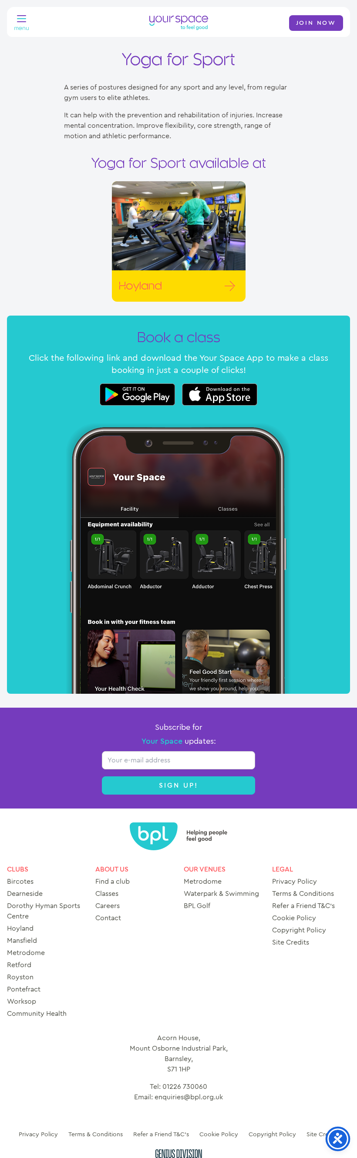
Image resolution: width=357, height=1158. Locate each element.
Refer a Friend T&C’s (303, 905)
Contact (108, 918)
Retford (19, 965)
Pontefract (23, 989)
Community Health (37, 1013)
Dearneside (25, 893)
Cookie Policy (294, 918)
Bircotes (20, 881)
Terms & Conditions (303, 893)
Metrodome (26, 952)
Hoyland (20, 928)
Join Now (316, 23)
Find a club (112, 881)
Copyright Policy (299, 930)
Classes (106, 893)
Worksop (21, 1001)
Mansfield (22, 940)
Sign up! (179, 785)
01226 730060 (184, 1086)
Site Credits (290, 942)
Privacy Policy (294, 881)
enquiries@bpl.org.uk (189, 1097)
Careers (107, 905)
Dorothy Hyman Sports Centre (43, 911)
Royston (20, 977)
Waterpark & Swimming (221, 893)
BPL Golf (197, 905)
